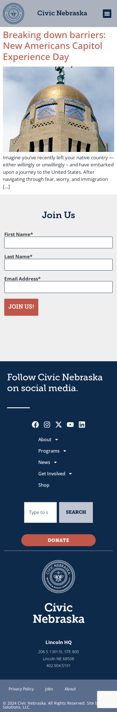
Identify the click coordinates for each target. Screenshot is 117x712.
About (44, 439)
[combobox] (40, 512)
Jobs (49, 689)
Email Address (21, 278)
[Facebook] (35, 424)
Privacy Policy (21, 689)
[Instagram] (47, 424)
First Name (17, 234)
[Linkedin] (81, 424)
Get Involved (51, 473)
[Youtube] (70, 424)
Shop (43, 485)
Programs (49, 451)
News (44, 462)
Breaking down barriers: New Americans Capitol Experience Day (54, 45)
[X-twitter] (58, 424)
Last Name (17, 256)
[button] (107, 13)
